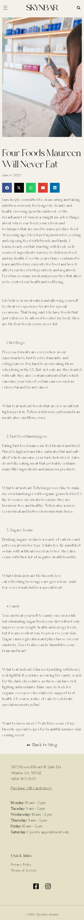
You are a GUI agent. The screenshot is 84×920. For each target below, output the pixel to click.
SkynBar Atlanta (47, 914)
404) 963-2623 (24, 779)
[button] (7, 188)
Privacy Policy (21, 865)
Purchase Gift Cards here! (31, 788)
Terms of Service (24, 870)
